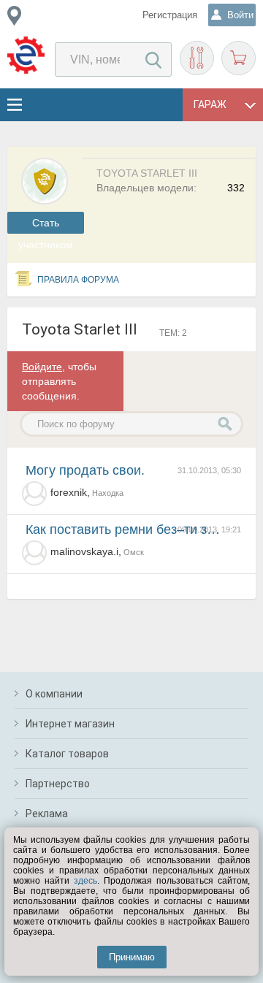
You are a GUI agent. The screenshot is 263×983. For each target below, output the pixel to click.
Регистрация (169, 14)
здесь (85, 881)
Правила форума (78, 280)
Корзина (238, 58)
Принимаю (132, 957)
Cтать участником (45, 225)
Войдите (42, 366)
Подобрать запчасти (197, 58)
